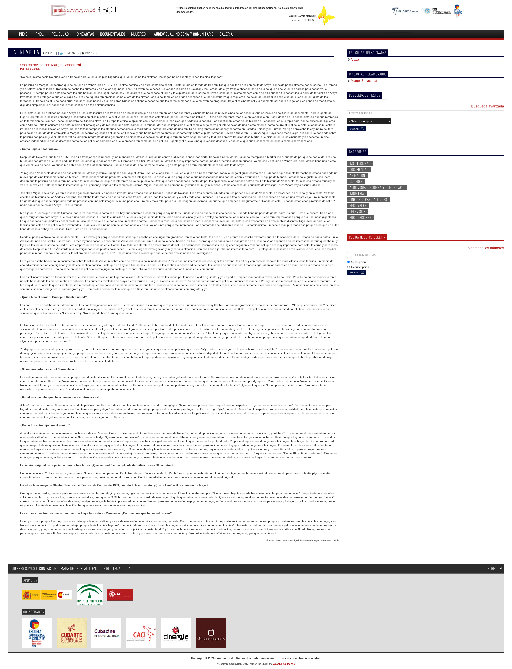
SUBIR (492, 569)
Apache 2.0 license (284, 664)
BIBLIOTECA (112, 569)
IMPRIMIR (90, 53)
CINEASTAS (85, 34)
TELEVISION (358, 212)
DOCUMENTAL (359, 170)
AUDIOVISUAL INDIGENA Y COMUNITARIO (184, 34)
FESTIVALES (358, 206)
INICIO (23, 34)
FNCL (40, 34)
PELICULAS (60, 34)
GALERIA (226, 34)
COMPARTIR (71, 53)
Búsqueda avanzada (487, 106)
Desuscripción (360, 267)
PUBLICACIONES (360, 218)
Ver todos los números (486, 248)
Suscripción (358, 262)
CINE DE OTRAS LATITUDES (368, 200)
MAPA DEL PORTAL (74, 569)
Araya (354, 59)
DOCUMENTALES (112, 34)
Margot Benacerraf (363, 80)
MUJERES (138, 34)
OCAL (129, 569)
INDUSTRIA (357, 194)
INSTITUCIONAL (360, 164)
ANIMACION (357, 176)
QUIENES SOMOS (23, 569)
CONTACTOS (48, 569)
